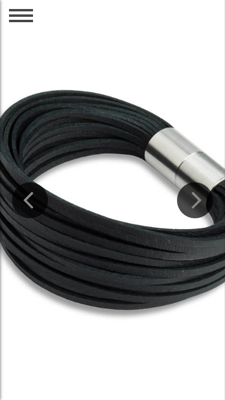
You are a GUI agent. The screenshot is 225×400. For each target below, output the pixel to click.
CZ (167, 31)
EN (194, 31)
